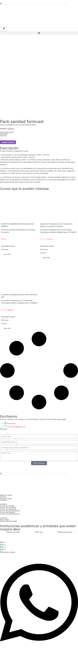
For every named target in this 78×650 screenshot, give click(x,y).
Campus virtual (6, 499)
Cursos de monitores (8, 507)
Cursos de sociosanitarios (10, 511)
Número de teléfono (8, 445)
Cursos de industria (7, 512)
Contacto (3, 500)
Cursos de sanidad (7, 506)
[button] (39, 33)
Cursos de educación (8, 509)
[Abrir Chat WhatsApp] (39, 646)
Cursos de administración (10, 514)
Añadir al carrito (8, 142)
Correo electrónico (7, 439)
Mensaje (3, 450)
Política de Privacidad (8, 521)
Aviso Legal (4, 520)
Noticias (3, 497)
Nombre (3, 433)
